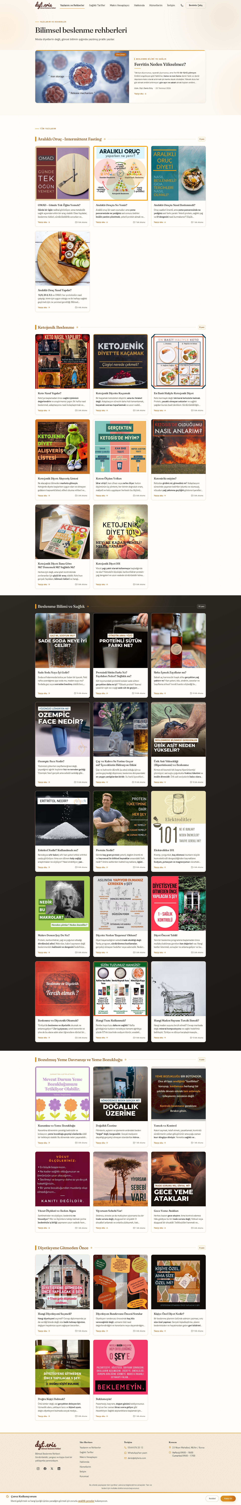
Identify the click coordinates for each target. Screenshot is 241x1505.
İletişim (171, 5)
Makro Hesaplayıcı (119, 5)
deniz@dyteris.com (137, 1458)
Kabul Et (228, 1498)
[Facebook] (45, 1469)
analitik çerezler (86, 1501)
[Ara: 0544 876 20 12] (182, 5)
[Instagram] (38, 1469)
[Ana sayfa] (48, 1445)
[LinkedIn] (59, 1469)
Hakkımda (139, 5)
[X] (52, 1469)
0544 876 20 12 (135, 1447)
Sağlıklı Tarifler (97, 5)
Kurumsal (84, 1476)
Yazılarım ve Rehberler (72, 5)
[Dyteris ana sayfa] (45, 5)
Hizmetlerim (155, 5)
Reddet (212, 1498)
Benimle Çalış (195, 5)
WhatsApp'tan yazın (137, 1452)
